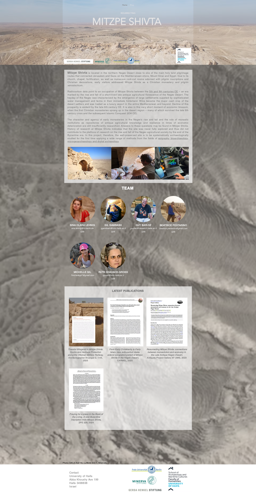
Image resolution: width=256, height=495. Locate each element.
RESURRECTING (128, 13)
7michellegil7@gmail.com (82, 275)
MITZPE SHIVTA (126, 21)
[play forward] (185, 163)
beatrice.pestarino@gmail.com (173, 228)
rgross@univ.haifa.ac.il (113, 275)
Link (82, 231)
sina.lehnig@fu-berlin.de (82, 228)
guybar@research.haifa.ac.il (143, 228)
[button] (89, 163)
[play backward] (71, 163)
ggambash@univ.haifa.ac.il (113, 228)
